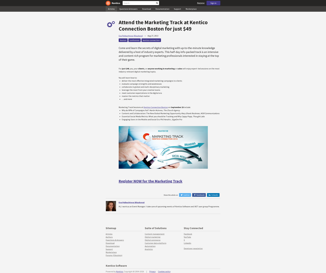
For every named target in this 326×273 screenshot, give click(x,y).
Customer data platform (155, 243)
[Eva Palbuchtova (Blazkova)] (111, 206)
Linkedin (187, 243)
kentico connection (151, 40)
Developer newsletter (193, 248)
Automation (150, 246)
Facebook (200, 195)
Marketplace (191, 9)
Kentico (119, 271)
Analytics (149, 249)
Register (201, 3)
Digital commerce (152, 240)
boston (123, 40)
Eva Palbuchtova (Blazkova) (131, 35)
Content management (155, 234)
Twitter (186, 195)
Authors (109, 237)
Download (146, 9)
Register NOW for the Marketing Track (150, 181)
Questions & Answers (128, 9)
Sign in (213, 3)
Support (177, 9)
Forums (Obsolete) (114, 255)
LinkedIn (214, 195)
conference (134, 40)
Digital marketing (152, 237)
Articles (111, 9)
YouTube (187, 237)
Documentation (162, 9)
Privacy (152, 271)
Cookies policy (164, 271)
